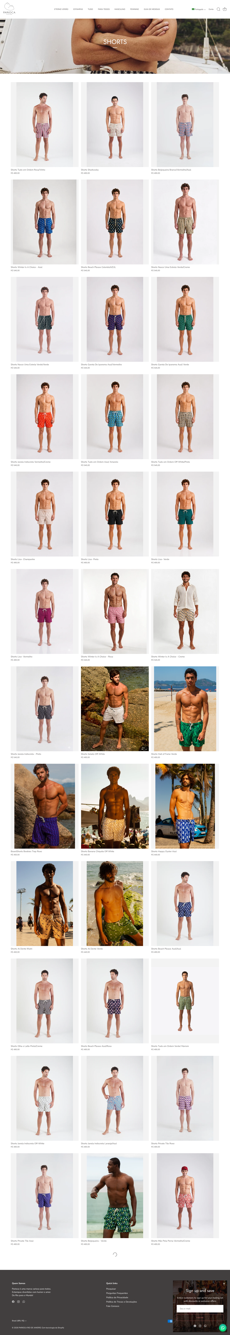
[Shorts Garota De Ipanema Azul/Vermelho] (115, 319)
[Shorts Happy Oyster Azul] (185, 806)
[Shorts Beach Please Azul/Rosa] (115, 1000)
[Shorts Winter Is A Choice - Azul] (45, 222)
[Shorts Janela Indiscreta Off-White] (45, 1098)
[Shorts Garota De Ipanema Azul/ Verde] (185, 319)
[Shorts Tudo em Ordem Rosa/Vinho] (45, 124)
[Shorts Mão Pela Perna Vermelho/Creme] (185, 1195)
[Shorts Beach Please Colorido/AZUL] (115, 222)
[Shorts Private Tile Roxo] (185, 1098)
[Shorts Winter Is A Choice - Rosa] (115, 611)
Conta (211, 9)
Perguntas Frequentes (117, 1293)
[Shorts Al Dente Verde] (115, 903)
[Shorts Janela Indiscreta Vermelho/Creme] (45, 416)
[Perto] (224, 1283)
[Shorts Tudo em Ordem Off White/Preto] (185, 416)
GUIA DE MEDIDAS (152, 9)
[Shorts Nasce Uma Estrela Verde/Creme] (185, 222)
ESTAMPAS (78, 9)
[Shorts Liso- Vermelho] (45, 611)
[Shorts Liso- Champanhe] (45, 514)
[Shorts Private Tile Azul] (45, 1195)
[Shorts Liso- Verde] (185, 514)
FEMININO (134, 9)
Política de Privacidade (117, 1297)
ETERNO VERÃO (61, 9)
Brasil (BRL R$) (18, 1321)
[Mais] (115, 1254)
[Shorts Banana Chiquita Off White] (115, 806)
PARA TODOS (104, 9)
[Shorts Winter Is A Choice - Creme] (185, 611)
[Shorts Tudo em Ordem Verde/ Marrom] (185, 1000)
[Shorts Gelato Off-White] (115, 708)
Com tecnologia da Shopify (53, 1327)
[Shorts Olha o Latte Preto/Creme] (45, 1000)
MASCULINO (120, 9)
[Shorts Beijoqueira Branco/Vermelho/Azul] (185, 124)
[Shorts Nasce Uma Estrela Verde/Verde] (45, 319)
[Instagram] (200, 1325)
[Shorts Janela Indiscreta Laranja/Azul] (115, 1098)
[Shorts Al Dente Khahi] (45, 903)
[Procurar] (218, 9)
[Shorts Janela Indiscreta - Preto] (45, 708)
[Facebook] (195, 1325)
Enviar (200, 1318)
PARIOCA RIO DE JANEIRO (30, 1327)
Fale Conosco (112, 1306)
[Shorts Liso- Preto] (115, 514)
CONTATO (169, 9)
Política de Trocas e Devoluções (121, 1301)
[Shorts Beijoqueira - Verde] (115, 1195)
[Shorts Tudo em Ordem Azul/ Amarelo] (115, 416)
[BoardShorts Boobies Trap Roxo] (45, 806)
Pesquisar (111, 1288)
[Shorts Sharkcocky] (115, 124)
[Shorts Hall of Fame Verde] (185, 708)
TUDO (90, 9)
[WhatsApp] (205, 1325)
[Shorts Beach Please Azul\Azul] (185, 903)
